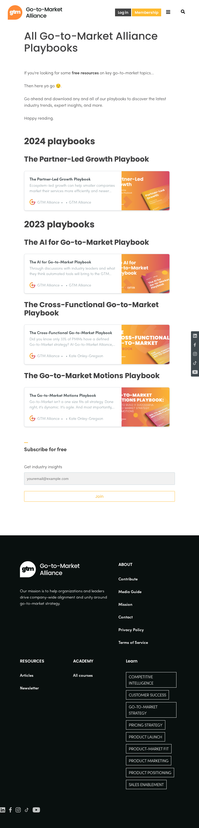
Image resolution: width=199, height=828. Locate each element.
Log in (123, 12)
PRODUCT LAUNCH (145, 737)
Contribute (128, 579)
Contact (125, 617)
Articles (26, 675)
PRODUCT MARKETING (148, 761)
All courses (83, 675)
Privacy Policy (131, 629)
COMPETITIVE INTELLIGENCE (141, 680)
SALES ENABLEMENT (146, 784)
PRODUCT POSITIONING (150, 772)
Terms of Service (133, 642)
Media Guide (129, 591)
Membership (146, 12)
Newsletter (29, 688)
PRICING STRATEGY (145, 725)
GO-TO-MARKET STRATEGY (143, 710)
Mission (125, 604)
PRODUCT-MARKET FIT (149, 749)
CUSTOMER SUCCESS (147, 695)
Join (99, 496)
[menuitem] (133, 579)
